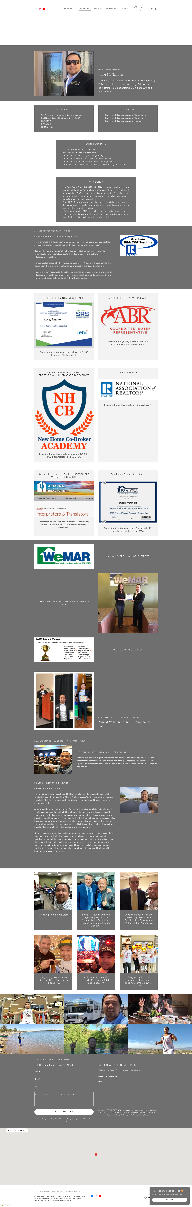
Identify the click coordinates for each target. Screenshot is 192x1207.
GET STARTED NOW (64, 1112)
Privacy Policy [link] (76, 1119)
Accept (169, 1200)
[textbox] (64, 1071)
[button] (124, 9)
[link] (36, 9)
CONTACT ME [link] (70, 9)
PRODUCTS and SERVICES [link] (106, 9)
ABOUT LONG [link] (85, 9)
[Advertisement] (96, 30)
